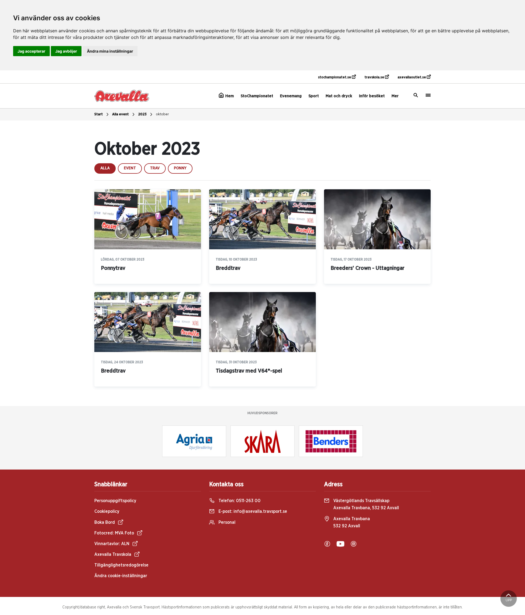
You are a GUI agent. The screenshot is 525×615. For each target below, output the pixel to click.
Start (98, 114)
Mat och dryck (339, 96)
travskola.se (374, 77)
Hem (229, 96)
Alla (105, 168)
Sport (313, 96)
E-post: (252, 511)
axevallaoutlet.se (412, 77)
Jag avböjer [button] (66, 51)
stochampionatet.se (335, 77)
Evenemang (291, 96)
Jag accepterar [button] (31, 51)
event (130, 168)
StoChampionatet (257, 96)
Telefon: (239, 501)
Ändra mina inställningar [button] (110, 51)
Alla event (120, 114)
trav (155, 168)
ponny (180, 168)
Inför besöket (372, 96)
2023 (142, 114)
